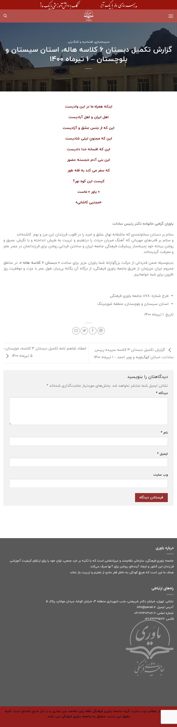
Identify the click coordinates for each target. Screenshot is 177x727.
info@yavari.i (146, 607)
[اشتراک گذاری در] (93, 331)
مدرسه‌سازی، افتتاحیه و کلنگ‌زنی (88, 42)
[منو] (171, 16)
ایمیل (162, 454)
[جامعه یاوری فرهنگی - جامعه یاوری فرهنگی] (88, 16)
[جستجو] (5, 15)
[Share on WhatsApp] (101, 331)
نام (164, 432)
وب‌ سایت (160, 474)
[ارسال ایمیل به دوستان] (76, 331)
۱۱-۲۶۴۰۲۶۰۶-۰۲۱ (145, 613)
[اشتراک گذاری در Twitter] (84, 331)
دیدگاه (162, 393)
